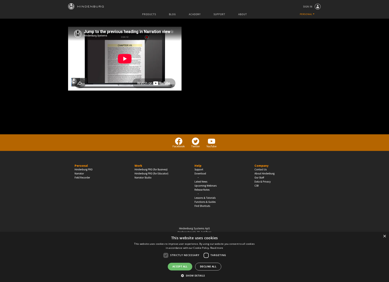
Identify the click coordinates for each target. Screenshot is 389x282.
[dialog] (194, 257)
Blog (172, 14)
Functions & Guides (205, 201)
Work (138, 165)
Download (200, 173)
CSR (256, 185)
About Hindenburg (264, 173)
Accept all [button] (180, 266)
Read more (216, 248)
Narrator (79, 173)
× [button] (384, 236)
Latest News (200, 181)
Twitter (195, 146)
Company (261, 165)
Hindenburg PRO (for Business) (151, 169)
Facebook (179, 146)
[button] (194, 275)
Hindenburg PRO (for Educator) (151, 173)
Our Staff (259, 177)
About (242, 14)
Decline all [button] (208, 266)
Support (219, 14)
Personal (81, 165)
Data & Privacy (262, 181)
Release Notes (201, 189)
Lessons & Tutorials (205, 197)
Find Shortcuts (202, 205)
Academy (195, 14)
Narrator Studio (143, 177)
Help (197, 165)
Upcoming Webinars (205, 185)
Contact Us (260, 169)
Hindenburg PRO (84, 169)
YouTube (211, 146)
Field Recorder (82, 177)
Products (149, 14)
